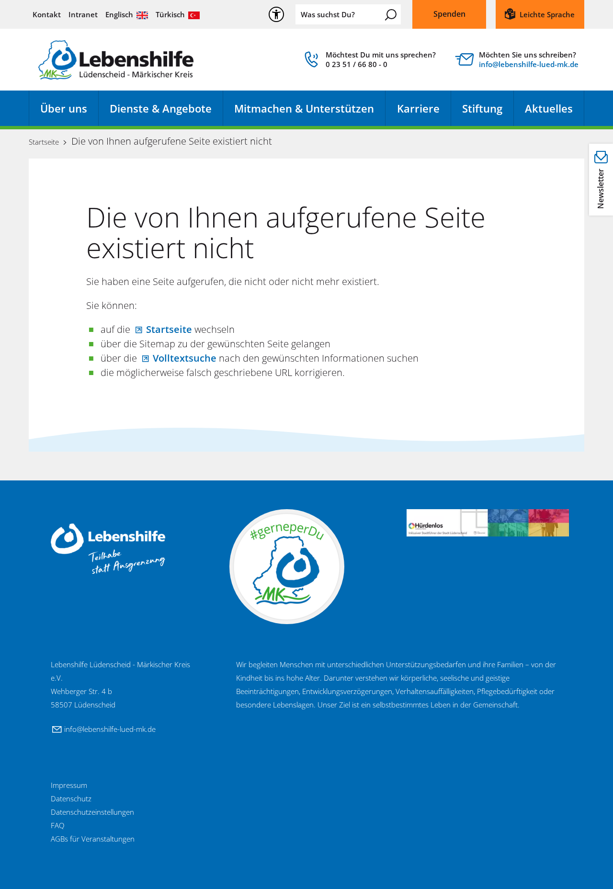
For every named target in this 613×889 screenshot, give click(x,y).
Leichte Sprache (547, 14)
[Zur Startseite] (115, 60)
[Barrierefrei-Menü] (276, 14)
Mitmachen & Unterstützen (304, 108)
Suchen (390, 15)
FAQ (57, 825)
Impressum (69, 785)
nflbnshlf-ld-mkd (527, 64)
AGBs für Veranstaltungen (93, 838)
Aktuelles (549, 108)
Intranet (83, 14)
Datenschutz (71, 798)
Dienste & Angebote (161, 108)
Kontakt (47, 14)
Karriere (418, 108)
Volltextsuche (184, 358)
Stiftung (482, 108)
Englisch (119, 14)
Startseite (169, 329)
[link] (369, 62)
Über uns (63, 108)
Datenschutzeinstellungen (92, 812)
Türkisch (170, 14)
